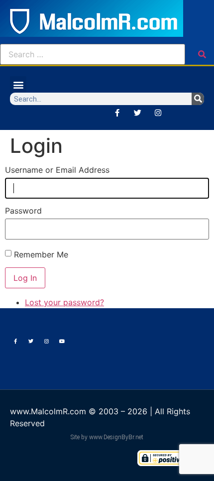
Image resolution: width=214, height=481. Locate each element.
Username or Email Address (57, 170)
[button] (18, 84)
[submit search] (202, 54)
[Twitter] (137, 112)
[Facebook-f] (116, 112)
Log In (25, 278)
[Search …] (92, 54)
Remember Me (41, 254)
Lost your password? (64, 302)
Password (23, 211)
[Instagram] (157, 112)
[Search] (198, 99)
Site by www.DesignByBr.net (107, 437)
